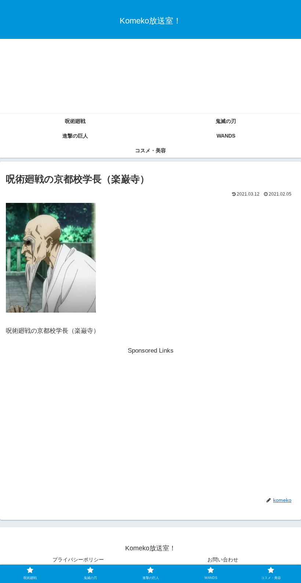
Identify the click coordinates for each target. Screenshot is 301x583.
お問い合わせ (222, 559)
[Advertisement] (150, 58)
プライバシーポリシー (78, 559)
